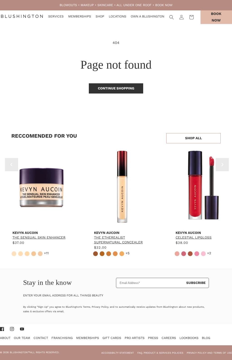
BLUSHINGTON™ (20, 352)
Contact (41, 338)
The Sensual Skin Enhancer (38, 237)
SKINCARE (105, 5)
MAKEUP (87, 5)
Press (153, 338)
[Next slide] (222, 164)
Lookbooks (188, 338)
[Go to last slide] (11, 164)
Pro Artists (135, 338)
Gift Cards (111, 338)
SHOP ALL (193, 138)
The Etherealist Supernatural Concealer (118, 239)
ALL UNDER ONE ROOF (134, 5)
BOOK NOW (163, 5)
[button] (171, 17)
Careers (169, 338)
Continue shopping (116, 88)
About (5, 338)
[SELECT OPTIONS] (41, 222)
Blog (206, 338)
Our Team (22, 338)
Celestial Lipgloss (194, 237)
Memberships (87, 338)
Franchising (62, 338)
